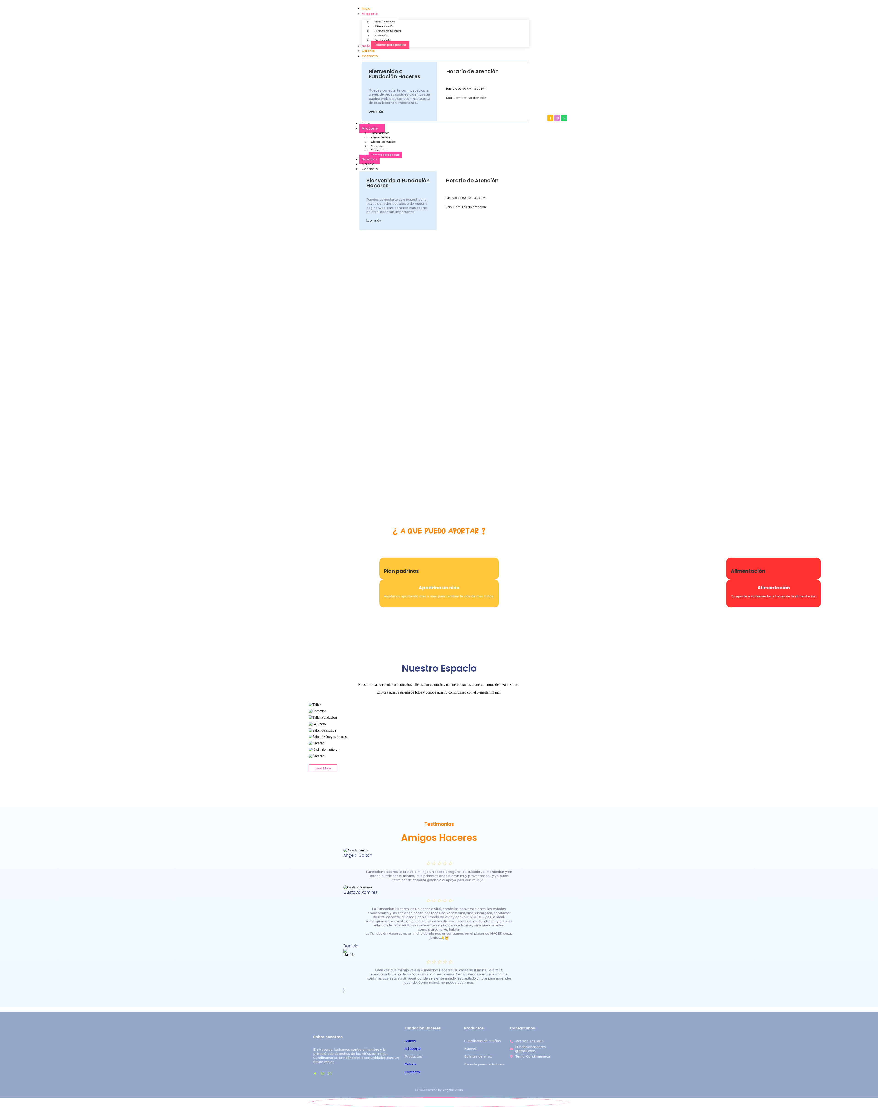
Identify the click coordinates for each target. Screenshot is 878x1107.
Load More (323, 768)
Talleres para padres (385, 155)
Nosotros (369, 159)
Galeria (410, 1064)
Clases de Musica (383, 142)
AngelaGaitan (453, 1090)
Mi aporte (370, 128)
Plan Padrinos (380, 133)
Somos (410, 1041)
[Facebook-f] (550, 118)
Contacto (370, 169)
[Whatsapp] (564, 118)
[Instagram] (557, 118)
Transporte (379, 150)
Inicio (366, 123)
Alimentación (380, 137)
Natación (377, 146)
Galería (368, 164)
